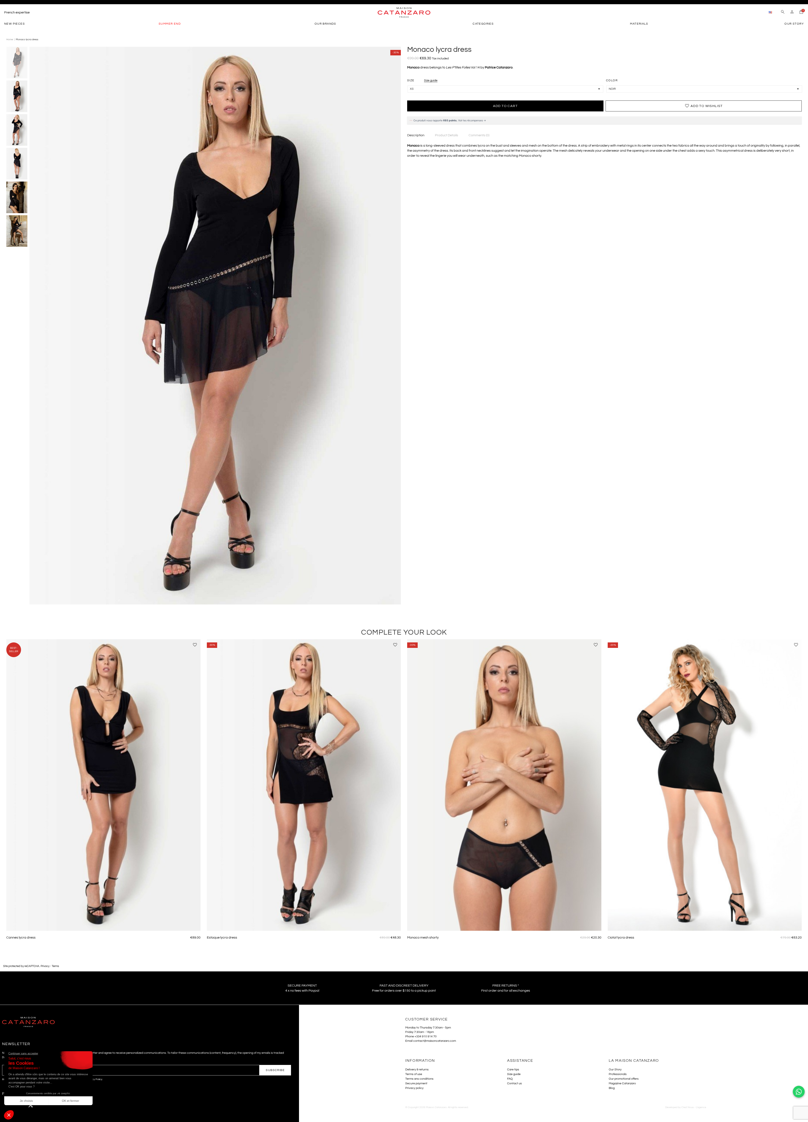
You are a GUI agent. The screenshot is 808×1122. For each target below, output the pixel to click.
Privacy (45, 966)
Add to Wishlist (703, 106)
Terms (55, 966)
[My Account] (792, 12)
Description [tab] (415, 135)
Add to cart (505, 106)
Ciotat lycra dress (621, 937)
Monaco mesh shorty (423, 937)
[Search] (782, 12)
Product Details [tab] (446, 135)
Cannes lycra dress (21, 937)
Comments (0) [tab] (479, 135)
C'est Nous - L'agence (693, 1107)
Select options (103, 924)
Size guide (430, 80)
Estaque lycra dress (222, 937)
